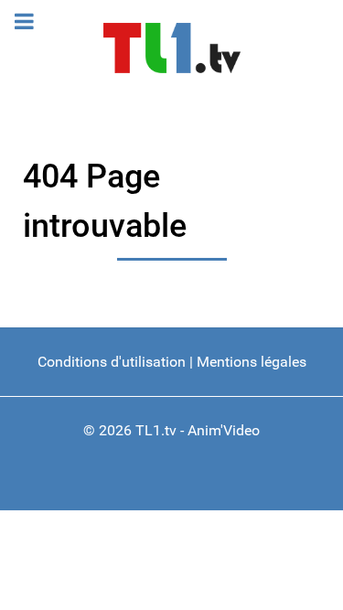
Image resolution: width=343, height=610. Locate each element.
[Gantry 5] (171, 48)
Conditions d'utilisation (112, 361)
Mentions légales (251, 361)
